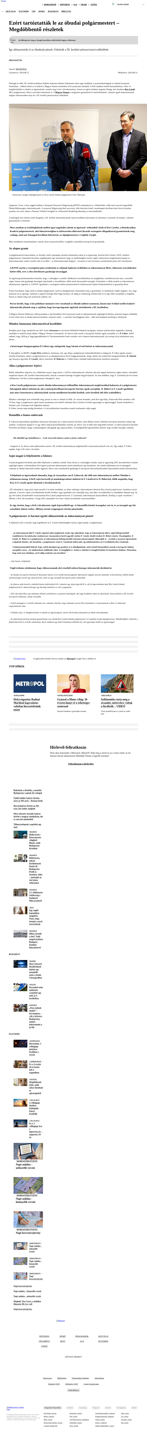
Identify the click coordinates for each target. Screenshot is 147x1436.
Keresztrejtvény (27, 1161)
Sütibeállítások (73, 1390)
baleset (33, 984)
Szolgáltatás (121, 1408)
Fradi (84, 4)
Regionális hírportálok (53, 1408)
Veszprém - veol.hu (126, 1419)
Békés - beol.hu (48, 1419)
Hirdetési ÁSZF (54, 1384)
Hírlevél (66, 11)
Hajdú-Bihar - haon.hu (76, 1423)
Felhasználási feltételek (80, 1378)
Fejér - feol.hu (73, 1416)
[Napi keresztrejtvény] (28, 1236)
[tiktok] (136, 5)
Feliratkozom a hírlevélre (81, 763)
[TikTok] (73, 1364)
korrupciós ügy (35, 77)
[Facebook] (67, 1364)
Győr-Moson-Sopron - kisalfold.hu (79, 1419)
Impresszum (47, 1378)
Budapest (33, 832)
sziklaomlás (106, 695)
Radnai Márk (19, 695)
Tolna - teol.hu (125, 1413)
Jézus (32, 907)
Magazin (96, 1408)
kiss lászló (16, 77)
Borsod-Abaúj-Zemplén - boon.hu (53, 1423)
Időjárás (65, 4)
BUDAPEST (53, 11)
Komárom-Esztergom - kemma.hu (104, 1416)
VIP (33, 11)
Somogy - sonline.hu (101, 1423)
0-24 (75, 4)
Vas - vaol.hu (124, 1416)
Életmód (23, 11)
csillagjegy (35, 1100)
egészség (33, 1079)
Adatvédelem (99, 1378)
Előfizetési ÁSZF (71, 1384)
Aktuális (10, 11)
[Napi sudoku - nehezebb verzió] (28, 1171)
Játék (93, 4)
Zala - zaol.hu (124, 1423)
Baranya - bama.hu (49, 1416)
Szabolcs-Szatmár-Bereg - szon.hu (104, 1426)
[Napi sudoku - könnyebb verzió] (28, 1206)
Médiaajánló (61, 1378)
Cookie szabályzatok (91, 1384)
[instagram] (137, 5)
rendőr (33, 961)
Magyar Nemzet (62, 92)
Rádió (134, 1408)
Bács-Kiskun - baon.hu (50, 1413)
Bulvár (108, 1408)
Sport (41, 11)
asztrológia (35, 1041)
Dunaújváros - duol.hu (76, 1413)
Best (62, 1341)
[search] (143, 4)
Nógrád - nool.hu (100, 1419)
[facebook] (135, 5)
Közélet (70, 1408)
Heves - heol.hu (74, 1426)
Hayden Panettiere (65, 695)
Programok (82, 1336)
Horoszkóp (50, 4)
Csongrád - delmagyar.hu (50, 1426)
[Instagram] (80, 1364)
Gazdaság (82, 1408)
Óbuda (52, 77)
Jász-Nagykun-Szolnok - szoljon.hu (105, 1413)
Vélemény (44, 1341)
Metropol (21, 69)
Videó (44, 1346)
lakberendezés (36, 1061)
